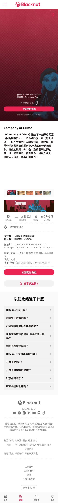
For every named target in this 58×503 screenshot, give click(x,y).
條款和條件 (29, 470)
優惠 (25, 440)
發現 (6, 440)
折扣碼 (33, 444)
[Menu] (5, 4)
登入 (49, 444)
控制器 (18, 440)
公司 (6, 453)
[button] (29, 103)
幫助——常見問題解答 (17, 444)
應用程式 (32, 440)
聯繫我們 (41, 444)
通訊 (11, 453)
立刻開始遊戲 (29, 108)
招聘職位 (19, 453)
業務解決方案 (31, 453)
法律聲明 (29, 466)
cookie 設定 (29, 478)
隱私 (29, 474)
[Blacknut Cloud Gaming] (27, 4)
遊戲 (11, 440)
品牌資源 (29, 449)
